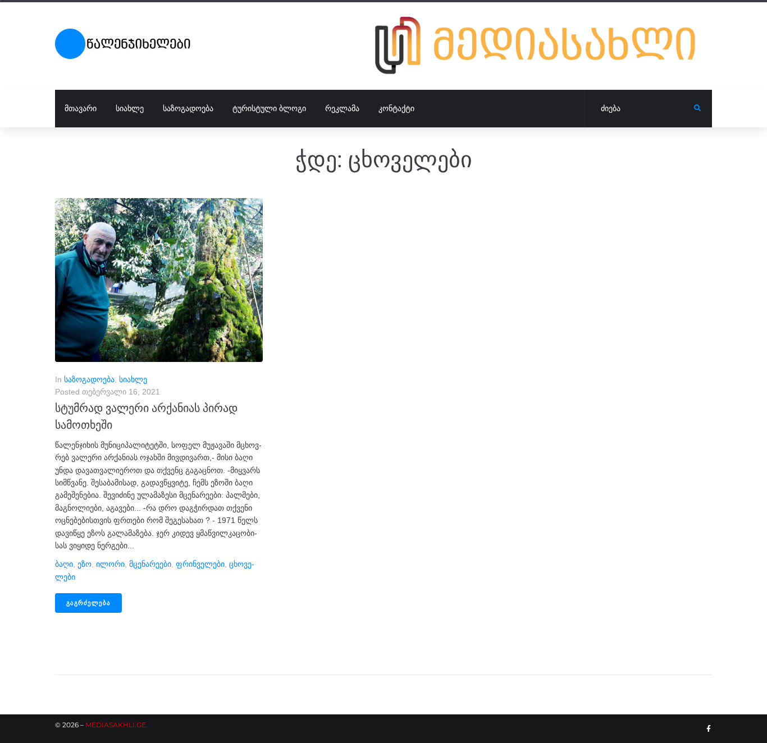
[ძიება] (639, 109)
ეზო (84, 563)
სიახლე (133, 379)
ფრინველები (200, 563)
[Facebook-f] (708, 729)
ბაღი (64, 563)
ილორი (110, 563)
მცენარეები (150, 563)
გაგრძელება (88, 603)
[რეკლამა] (543, 45)
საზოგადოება (89, 379)
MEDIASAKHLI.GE (115, 725)
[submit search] (697, 108)
